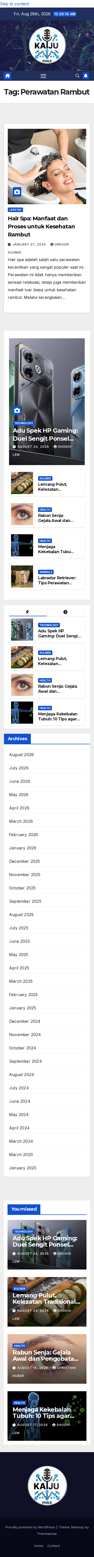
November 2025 (25, 874)
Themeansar (47, 1534)
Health (45, 509)
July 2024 (19, 1087)
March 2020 (21, 1154)
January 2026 (22, 847)
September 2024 (25, 1061)
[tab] (28, 612)
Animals (46, 571)
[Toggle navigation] (43, 75)
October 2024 (22, 1047)
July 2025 (18, 927)
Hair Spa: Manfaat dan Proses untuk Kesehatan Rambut (41, 226)
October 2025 (22, 887)
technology (23, 423)
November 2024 (25, 1034)
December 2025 (24, 861)
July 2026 (19, 767)
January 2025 (22, 1007)
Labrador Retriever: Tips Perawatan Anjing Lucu (57, 583)
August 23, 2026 (33, 1311)
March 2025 (21, 981)
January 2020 (22, 1167)
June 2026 (19, 781)
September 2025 (25, 901)
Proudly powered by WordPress (31, 1527)
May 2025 (18, 954)
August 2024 (21, 1074)
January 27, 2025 (30, 244)
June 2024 (19, 1101)
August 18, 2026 (33, 1368)
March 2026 (21, 821)
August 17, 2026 (33, 1425)
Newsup (77, 1527)
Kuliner (45, 478)
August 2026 (21, 754)
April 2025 (19, 967)
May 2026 (19, 794)
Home (38, 1546)
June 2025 (19, 941)
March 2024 (21, 1141)
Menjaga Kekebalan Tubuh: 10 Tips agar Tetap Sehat (56, 554)
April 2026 (19, 807)
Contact (53, 1546)
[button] (77, 75)
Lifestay (15, 209)
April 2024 (19, 1127)
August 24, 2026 (34, 446)
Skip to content (14, 3)
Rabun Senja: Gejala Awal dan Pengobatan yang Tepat (55, 523)
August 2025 (21, 914)
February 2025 (23, 994)
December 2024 (25, 1021)
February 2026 (23, 834)
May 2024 (19, 1114)
